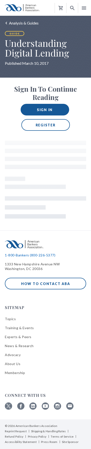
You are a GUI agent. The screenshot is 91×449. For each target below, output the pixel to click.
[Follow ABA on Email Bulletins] (70, 408)
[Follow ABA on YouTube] (45, 408)
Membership (15, 373)
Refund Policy (14, 436)
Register (46, 125)
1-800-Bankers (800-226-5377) (30, 255)
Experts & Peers (18, 337)
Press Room (49, 442)
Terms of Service (62, 436)
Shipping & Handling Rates (48, 431)
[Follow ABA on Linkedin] (33, 408)
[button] (72, 8)
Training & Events (19, 328)
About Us (12, 364)
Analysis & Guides (24, 23)
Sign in (45, 110)
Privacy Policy (37, 436)
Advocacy (13, 355)
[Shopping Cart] (60, 8)
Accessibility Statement (21, 442)
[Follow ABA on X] (8, 408)
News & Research (19, 346)
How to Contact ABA (45, 284)
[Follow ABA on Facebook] (21, 408)
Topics (10, 319)
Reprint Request (16, 431)
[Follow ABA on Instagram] (57, 408)
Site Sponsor (70, 442)
